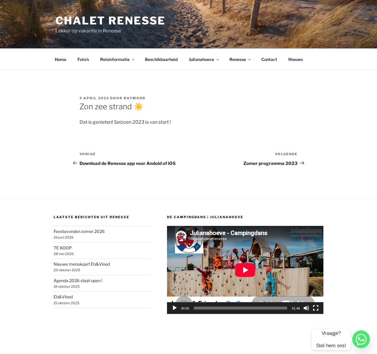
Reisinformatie (115, 59)
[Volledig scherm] (316, 308)
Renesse (237, 59)
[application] (245, 270)
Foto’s (83, 59)
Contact (269, 59)
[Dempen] (306, 308)
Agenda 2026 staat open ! (78, 280)
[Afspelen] (175, 308)
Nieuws (295, 59)
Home (60, 59)
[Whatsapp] (361, 339)
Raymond (134, 98)
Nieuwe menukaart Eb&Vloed (82, 264)
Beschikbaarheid (161, 59)
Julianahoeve (201, 59)
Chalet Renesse (110, 20)
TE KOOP (63, 247)
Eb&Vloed (63, 296)
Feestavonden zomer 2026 (79, 231)
